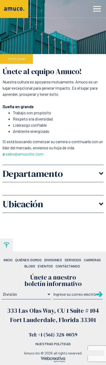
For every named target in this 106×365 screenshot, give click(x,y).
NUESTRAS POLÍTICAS (53, 344)
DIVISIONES (53, 260)
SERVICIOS (73, 260)
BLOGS (29, 266)
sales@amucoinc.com (24, 153)
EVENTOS (45, 266)
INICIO (8, 260)
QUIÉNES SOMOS (28, 260)
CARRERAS (92, 260)
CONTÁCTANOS (68, 266)
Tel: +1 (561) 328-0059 (53, 334)
